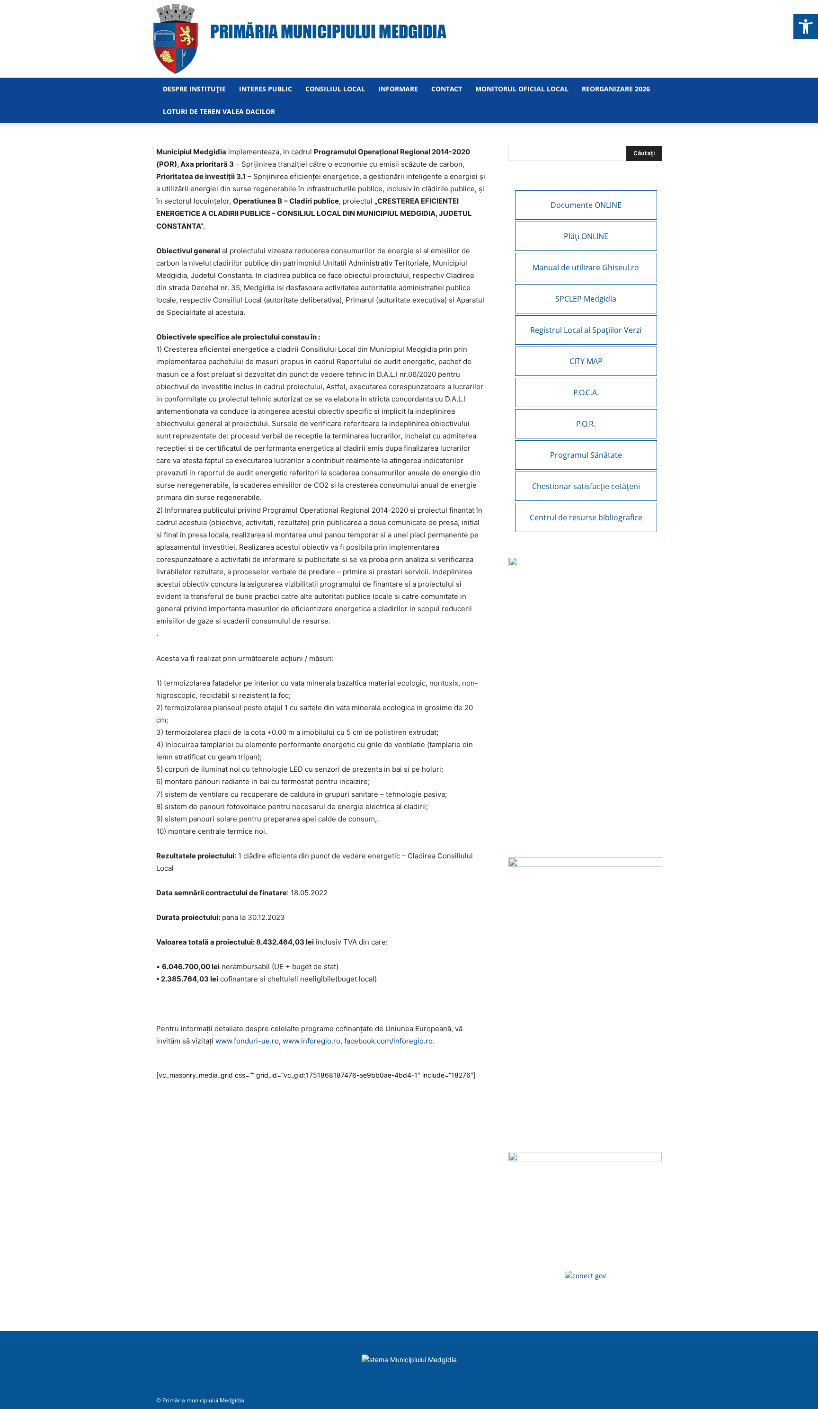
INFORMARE (398, 88)
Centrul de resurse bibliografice (586, 517)
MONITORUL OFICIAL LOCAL (522, 88)
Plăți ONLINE (586, 236)
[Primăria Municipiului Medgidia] (409, 39)
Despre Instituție (194, 88)
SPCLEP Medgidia (585, 299)
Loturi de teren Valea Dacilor (219, 111)
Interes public (265, 88)
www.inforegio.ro (311, 1040)
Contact (446, 88)
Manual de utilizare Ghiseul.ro (586, 267)
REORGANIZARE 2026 (616, 88)
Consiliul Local (335, 88)
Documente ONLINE (586, 205)
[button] (805, 26)
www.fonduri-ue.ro (247, 1040)
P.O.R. (586, 424)
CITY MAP (586, 361)
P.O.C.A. (586, 392)
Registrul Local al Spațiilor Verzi (585, 330)
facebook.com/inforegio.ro (388, 1040)
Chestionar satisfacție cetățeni (586, 486)
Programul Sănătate (586, 455)
